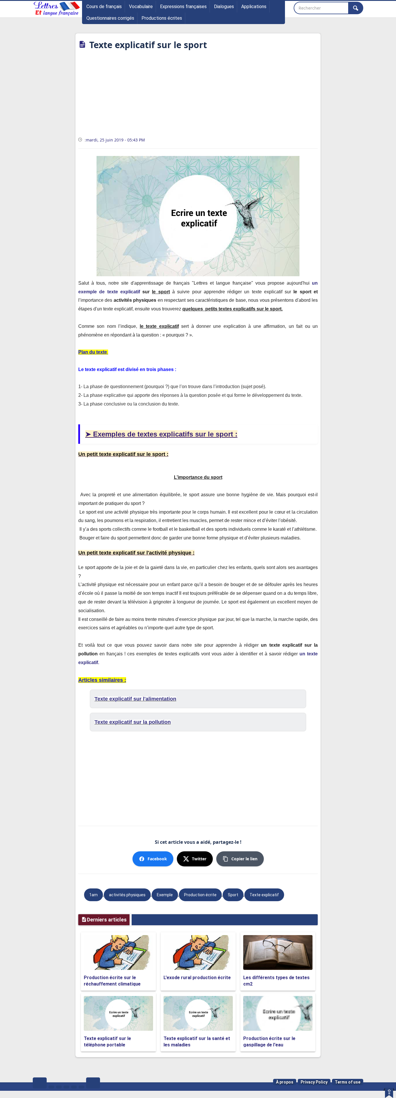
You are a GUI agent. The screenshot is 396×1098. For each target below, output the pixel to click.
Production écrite (200, 894)
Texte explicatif (264, 894)
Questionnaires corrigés (110, 18)
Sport (233, 894)
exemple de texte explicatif (109, 291)
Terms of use (347, 1082)
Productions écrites (161, 18)
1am (93, 894)
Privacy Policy (314, 1082)
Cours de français (104, 6)
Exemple (165, 894)
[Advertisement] (198, 95)
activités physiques (127, 894)
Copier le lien (244, 858)
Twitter (199, 858)
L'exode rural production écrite (197, 977)
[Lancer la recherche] (355, 8)
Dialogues (224, 6)
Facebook (157, 858)
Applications (253, 6)
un (315, 283)
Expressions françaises (183, 6)
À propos (284, 1082)
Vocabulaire (141, 6)
